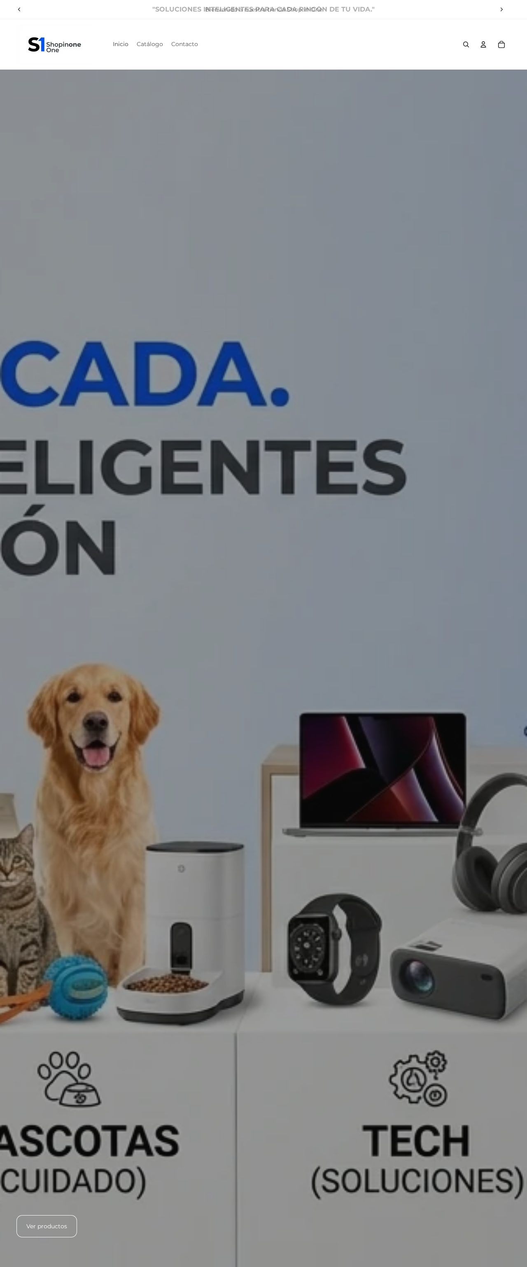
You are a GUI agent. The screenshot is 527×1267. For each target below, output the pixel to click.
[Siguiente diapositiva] (501, 9)
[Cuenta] (483, 44)
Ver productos (46, 1226)
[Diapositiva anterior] (19, 9)
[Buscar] (466, 44)
